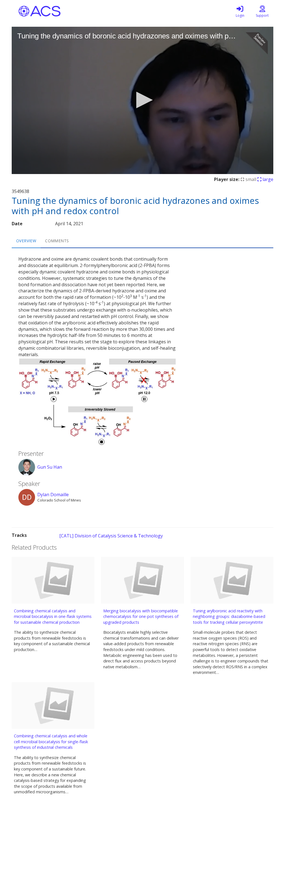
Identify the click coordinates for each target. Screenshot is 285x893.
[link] (240, 11)
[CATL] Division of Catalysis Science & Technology (111, 536)
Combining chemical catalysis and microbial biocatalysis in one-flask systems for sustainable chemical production (53, 616)
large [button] (267, 179)
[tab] (26, 241)
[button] (142, 100)
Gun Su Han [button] (49, 467)
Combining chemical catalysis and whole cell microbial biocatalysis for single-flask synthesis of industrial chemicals (51, 741)
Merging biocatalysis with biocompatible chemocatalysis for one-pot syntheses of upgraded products (140, 616)
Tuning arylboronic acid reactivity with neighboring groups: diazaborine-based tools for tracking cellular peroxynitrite (229, 616)
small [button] (250, 179)
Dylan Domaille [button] (53, 494)
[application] (142, 100)
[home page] (64, 11)
